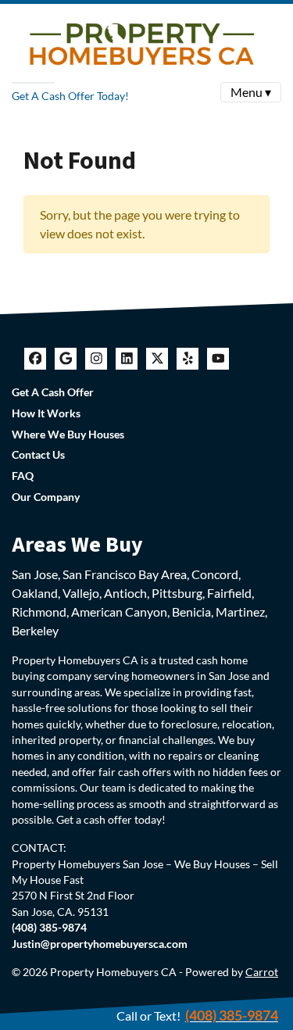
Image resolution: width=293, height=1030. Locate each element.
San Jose (35, 574)
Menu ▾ (250, 91)
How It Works (46, 413)
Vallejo (81, 592)
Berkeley (35, 630)
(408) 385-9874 (231, 1015)
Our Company (46, 497)
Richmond (39, 611)
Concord (214, 574)
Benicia (191, 611)
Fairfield (229, 592)
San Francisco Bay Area (125, 574)
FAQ (23, 476)
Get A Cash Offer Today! (70, 95)
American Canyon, (120, 611)
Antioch (125, 592)
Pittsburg (177, 592)
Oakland (35, 592)
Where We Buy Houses (68, 434)
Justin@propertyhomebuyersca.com (100, 944)
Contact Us (38, 455)
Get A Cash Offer (53, 392)
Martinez (240, 611)
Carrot (261, 972)
